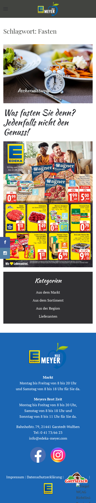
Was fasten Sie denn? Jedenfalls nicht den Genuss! (39, 122)
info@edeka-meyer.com (48, 438)
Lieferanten (48, 316)
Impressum (15, 477)
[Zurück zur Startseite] (48, 9)
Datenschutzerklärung (44, 477)
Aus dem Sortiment (48, 300)
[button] (5, 9)
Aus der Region (48, 308)
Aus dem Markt (48, 292)
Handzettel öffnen (48, 204)
